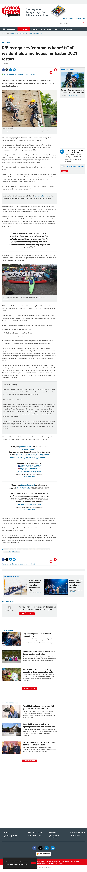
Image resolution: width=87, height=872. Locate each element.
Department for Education (43, 549)
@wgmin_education (24, 454)
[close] (56, 66)
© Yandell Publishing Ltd (57, 863)
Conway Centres (72, 95)
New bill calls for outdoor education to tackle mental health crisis (39, 652)
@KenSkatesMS (16, 457)
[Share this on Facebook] (3, 69)
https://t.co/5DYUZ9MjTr (30, 466)
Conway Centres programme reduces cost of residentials (72, 91)
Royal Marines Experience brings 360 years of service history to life (38, 707)
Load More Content (29, 688)
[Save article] (55, 69)
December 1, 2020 (29, 476)
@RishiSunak (29, 457)
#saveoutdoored (22, 549)
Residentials (7, 551)
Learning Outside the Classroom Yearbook (10, 836)
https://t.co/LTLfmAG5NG (30, 468)
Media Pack (32, 33)
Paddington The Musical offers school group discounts (75, 584)
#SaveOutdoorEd (29, 449)
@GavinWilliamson (41, 454)
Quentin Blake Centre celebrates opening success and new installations (39, 725)
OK (33, 863)
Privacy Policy (64, 861)
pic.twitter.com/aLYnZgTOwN (29, 471)
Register (71, 18)
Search (83, 23)
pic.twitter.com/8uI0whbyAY (29, 504)
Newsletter (52, 832)
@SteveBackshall (27, 485)
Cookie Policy (75, 861)
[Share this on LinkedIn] (10, 69)
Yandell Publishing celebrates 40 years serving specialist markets (39, 743)
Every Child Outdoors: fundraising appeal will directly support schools (38, 670)
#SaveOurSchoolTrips (9, 549)
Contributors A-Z (38, 861)
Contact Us (39, 33)
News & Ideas (6, 42)
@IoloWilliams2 (25, 446)
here (20, 399)
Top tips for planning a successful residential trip (37, 634)
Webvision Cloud (47, 867)
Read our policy (23, 864)
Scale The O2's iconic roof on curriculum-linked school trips (35, 585)
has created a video (41, 196)
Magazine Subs (80, 18)
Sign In (65, 18)
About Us (13, 33)
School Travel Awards (34, 835)
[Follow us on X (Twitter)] (40, 848)
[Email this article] (14, 69)
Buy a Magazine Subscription (54, 836)
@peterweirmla (41, 457)
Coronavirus (31, 549)
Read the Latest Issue (35, 832)
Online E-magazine (22, 33)
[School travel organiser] (11, 16)
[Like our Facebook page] (34, 848)
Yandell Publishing (75, 835)
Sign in (35, 66)
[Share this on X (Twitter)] (6, 69)
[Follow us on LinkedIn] (46, 848)
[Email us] (52, 848)
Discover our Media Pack (77, 832)
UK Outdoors (15, 551)
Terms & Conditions (52, 861)
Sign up (64, 171)
